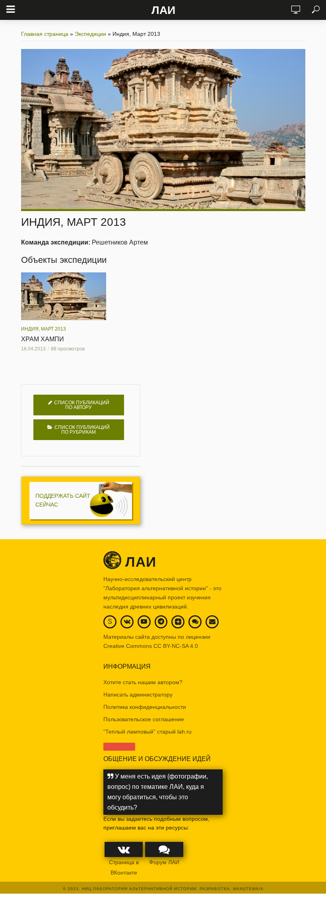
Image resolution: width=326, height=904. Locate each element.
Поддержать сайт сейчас (62, 500)
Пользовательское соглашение (143, 719)
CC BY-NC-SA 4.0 (175, 646)
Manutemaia (248, 888)
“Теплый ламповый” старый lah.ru (147, 731)
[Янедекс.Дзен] (178, 622)
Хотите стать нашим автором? (142, 682)
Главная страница (44, 34)
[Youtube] (144, 621)
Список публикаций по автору (81, 405)
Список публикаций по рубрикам (82, 430)
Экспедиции (90, 34)
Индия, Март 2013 (43, 329)
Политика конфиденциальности (144, 707)
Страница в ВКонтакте (124, 867)
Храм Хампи (42, 339)
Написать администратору (138, 694)
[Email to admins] (212, 621)
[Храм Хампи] (63, 296)
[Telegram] (161, 621)
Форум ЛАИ (164, 862)
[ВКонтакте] (127, 621)
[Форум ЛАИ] (195, 621)
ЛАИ (163, 10)
